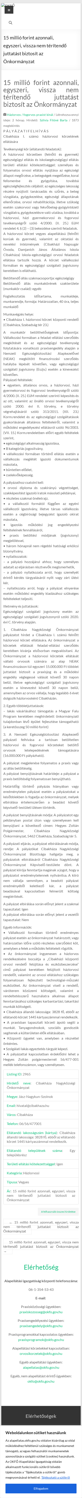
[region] (41, 1461)
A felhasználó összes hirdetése (58, 1211)
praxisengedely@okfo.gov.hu (41, 1326)
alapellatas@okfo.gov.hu (41, 1367)
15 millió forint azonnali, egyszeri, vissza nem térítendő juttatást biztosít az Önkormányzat (41, 1226)
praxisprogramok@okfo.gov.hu (41, 1339)
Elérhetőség (41, 1267)
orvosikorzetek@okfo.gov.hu (41, 1353)
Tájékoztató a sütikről (55, 1477)
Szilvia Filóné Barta (54, 120)
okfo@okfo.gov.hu (41, 1381)
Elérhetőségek (41, 1416)
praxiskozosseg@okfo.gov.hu (41, 1312)
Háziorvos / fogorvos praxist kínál (30, 114)
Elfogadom (41, 1488)
